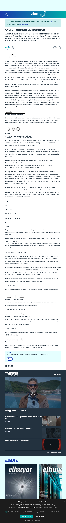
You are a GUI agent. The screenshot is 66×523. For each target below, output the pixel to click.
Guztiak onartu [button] (26, 516)
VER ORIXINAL (23, 24)
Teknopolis (11, 374)
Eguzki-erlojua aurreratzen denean (18, 428)
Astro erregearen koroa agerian (17, 440)
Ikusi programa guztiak (54, 452)
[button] (6, 14)
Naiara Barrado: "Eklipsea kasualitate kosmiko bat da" (23, 417)
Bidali (9, 359)
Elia (51, 22)
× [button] (64, 501)
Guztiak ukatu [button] (40, 516)
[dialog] (33, 511)
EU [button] (12, 47)
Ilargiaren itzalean (16, 410)
